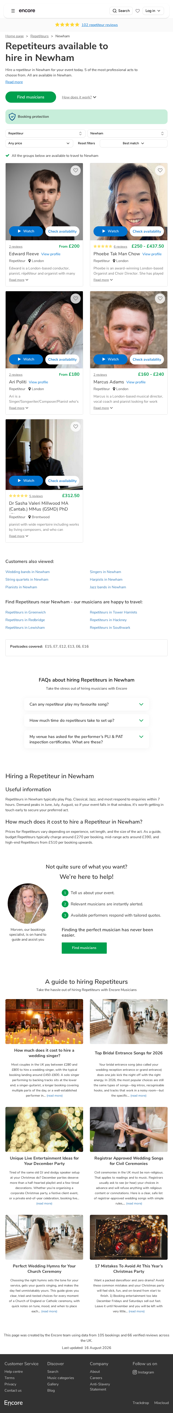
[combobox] (45, 133)
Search (124, 11)
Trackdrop (141, 1402)
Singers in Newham (105, 571)
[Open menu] (13, 11)
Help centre (14, 1371)
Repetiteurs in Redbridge (25, 620)
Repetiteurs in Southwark (110, 627)
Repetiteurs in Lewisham (25, 627)
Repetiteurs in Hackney (108, 620)
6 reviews (120, 246)
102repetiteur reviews (100, 24)
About (95, 1371)
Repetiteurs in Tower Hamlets (113, 612)
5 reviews (36, 496)
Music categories (60, 1377)
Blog (51, 1390)
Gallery (53, 1384)
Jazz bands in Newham (108, 587)
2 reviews (16, 246)
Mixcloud (161, 1402)
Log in (150, 11)
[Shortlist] (138, 11)
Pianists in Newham (21, 587)
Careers (96, 1377)
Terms (10, 1377)
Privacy (10, 1384)
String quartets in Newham (26, 579)
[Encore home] (27, 10)
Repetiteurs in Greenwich (25, 612)
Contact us (13, 1390)
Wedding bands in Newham (27, 571)
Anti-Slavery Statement (100, 1387)
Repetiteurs (39, 36)
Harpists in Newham (106, 579)
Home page (14, 36)
